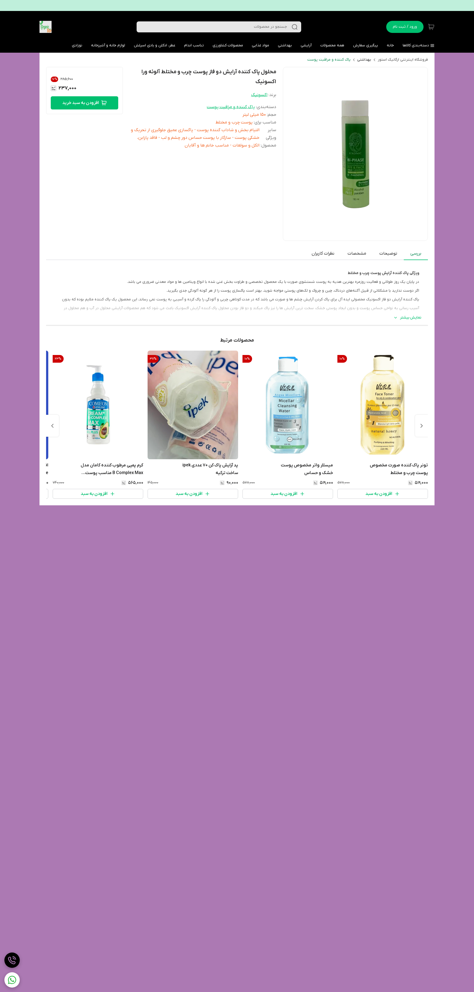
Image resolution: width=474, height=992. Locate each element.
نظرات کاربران (323, 253)
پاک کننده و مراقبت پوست (329, 59)
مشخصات (357, 253)
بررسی (415, 253)
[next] (52, 426)
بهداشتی (364, 59)
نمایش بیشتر (410, 317)
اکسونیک (259, 95)
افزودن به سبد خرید (80, 103)
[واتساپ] (12, 980)
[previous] (421, 426)
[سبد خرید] (431, 27)
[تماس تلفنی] (12, 960)
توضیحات (388, 253)
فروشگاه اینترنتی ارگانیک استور (403, 59)
